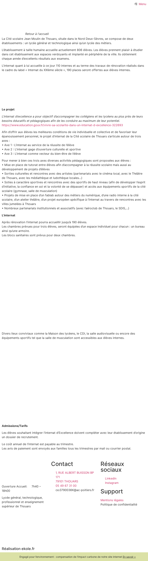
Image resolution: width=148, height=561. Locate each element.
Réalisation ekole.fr (18, 549)
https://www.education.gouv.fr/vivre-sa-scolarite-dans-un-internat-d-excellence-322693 (62, 125)
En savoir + (129, 556)
